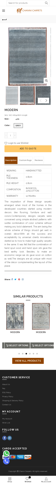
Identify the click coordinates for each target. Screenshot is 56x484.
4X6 (17, 119)
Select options (18, 345)
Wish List (6, 423)
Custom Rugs (25, 160)
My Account (7, 419)
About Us (6, 384)
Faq (3, 388)
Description (11, 160)
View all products (28, 360)
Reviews (39, 160)
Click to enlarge (46, 80)
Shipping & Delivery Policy (12, 401)
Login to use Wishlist (17, 143)
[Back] (4, 19)
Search (46, 3)
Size (6, 119)
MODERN (15, 332)
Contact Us (6, 405)
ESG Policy (6, 392)
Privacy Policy (7, 396)
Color (7, 125)
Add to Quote (28, 148)
